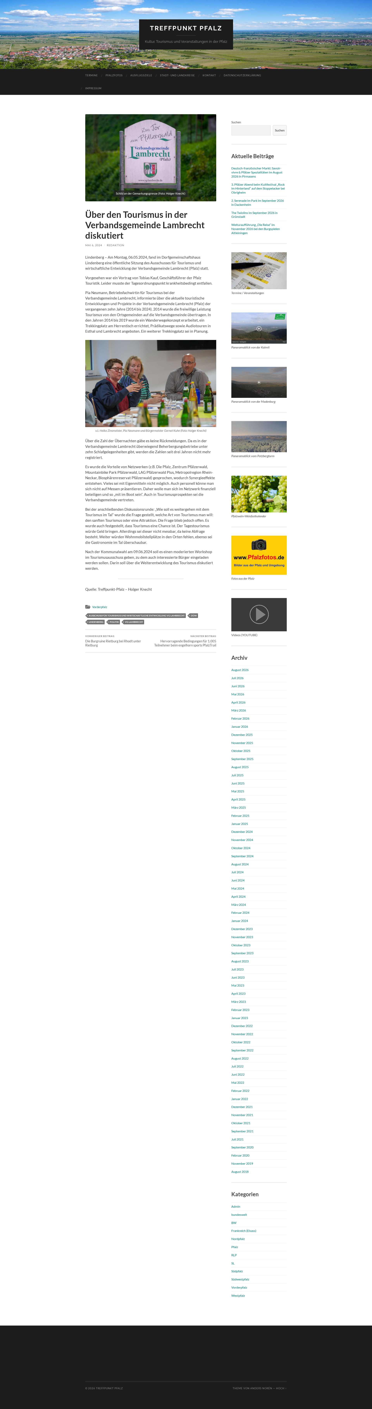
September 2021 (242, 1131)
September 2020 (242, 1147)
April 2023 (238, 993)
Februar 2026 (240, 718)
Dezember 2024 (242, 831)
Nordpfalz (238, 1239)
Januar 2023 (239, 1018)
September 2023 (242, 953)
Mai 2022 (237, 1082)
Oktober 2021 (240, 1123)
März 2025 (238, 807)
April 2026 (238, 702)
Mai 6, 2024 (93, 245)
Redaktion (115, 245)
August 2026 (240, 670)
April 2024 (238, 896)
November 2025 (242, 743)
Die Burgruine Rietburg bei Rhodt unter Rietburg (113, 641)
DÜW (194, 615)
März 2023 (238, 1001)
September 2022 (242, 1050)
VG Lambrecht (134, 621)
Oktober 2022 (240, 1042)
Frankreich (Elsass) (243, 1230)
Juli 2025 (237, 775)
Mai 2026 (237, 694)
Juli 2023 (237, 969)
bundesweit (239, 1214)
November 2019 (242, 1163)
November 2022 (242, 1034)
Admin (235, 1206)
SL (232, 1263)
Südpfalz (237, 1271)
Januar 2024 (239, 920)
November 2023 (242, 937)
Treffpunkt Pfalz (186, 28)
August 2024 (240, 864)
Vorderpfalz (99, 607)
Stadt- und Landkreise (177, 75)
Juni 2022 (238, 1074)
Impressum (93, 88)
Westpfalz (238, 1295)
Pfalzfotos (114, 75)
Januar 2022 (239, 1099)
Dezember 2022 (242, 1026)
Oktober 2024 (240, 848)
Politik (114, 621)
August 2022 (240, 1058)
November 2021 (242, 1115)
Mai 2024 (237, 888)
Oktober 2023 (240, 945)
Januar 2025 (239, 823)
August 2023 (240, 961)
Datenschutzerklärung (242, 75)
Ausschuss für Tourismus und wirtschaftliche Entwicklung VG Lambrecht (137, 615)
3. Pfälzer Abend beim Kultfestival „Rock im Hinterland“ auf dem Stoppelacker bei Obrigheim (258, 188)
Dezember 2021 (242, 1107)
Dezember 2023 (242, 929)
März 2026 (238, 710)
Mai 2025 (237, 791)
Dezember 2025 (242, 734)
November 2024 (242, 840)
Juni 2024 (238, 880)
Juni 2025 (238, 783)
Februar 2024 (240, 912)
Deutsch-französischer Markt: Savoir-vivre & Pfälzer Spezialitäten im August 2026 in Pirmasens (256, 172)
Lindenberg (96, 621)
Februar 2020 (240, 1155)
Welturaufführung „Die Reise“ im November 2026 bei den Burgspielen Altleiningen (255, 229)
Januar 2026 (239, 726)
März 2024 (238, 904)
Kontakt (209, 75)
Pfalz (234, 1247)
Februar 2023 (240, 1010)
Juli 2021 (237, 1139)
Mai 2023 (237, 985)
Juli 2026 (237, 678)
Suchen (236, 122)
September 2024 (242, 856)
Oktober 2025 (240, 751)
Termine (91, 75)
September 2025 (242, 759)
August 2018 (240, 1171)
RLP (234, 1255)
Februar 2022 (240, 1090)
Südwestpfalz (240, 1279)
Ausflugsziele (141, 75)
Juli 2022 (237, 1066)
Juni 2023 (238, 977)
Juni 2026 (238, 686)
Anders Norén (261, 1388)
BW (233, 1223)
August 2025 (240, 767)
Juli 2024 (237, 872)
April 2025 (238, 799)
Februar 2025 (240, 815)
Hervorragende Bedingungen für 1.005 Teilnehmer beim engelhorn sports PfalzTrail (185, 641)
